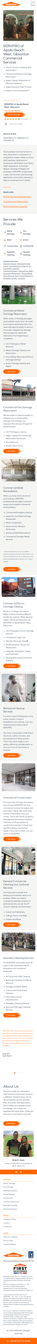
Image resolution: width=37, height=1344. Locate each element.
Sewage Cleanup (9, 264)
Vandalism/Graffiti (10, 278)
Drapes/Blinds (26, 274)
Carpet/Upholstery (10, 271)
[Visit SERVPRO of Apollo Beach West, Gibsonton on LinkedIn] (16, 1172)
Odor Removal (8, 276)
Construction (8, 1198)
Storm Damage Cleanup (15, 206)
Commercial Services (11, 1202)
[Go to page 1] (15, 1073)
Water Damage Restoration (17, 196)
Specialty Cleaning (10, 1205)
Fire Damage (8, 1187)
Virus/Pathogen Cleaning (18, 266)
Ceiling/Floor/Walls (25, 271)
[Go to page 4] (22, 1073)
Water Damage (9, 1183)
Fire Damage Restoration (15, 201)
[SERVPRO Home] (11, 4)
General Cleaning (10, 1209)
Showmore (7, 187)
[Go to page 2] (17, 1073)
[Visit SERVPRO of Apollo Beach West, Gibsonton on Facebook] (21, 1172)
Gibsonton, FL (22, 138)
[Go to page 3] (19, 1073)
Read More (11, 1123)
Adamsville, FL (8, 140)
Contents (21, 278)
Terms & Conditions (10, 1237)
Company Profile (9, 1219)
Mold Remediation (10, 1191)
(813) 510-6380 (13, 115)
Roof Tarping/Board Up (24, 276)
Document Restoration (12, 274)
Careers (6, 1223)
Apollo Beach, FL (9, 138)
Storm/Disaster (9, 1194)
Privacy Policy (8, 1241)
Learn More (11, 372)
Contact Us (7, 1227)
